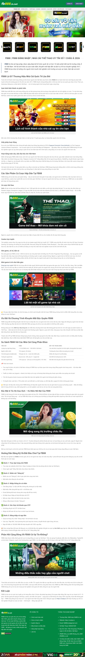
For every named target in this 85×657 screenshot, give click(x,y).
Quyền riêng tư (35, 623)
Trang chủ (17, 9)
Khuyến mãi (61, 9)
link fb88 (79, 643)
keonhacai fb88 (70, 643)
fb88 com (62, 643)
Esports (43, 9)
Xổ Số (54, 9)
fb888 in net (77, 617)
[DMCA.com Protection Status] (6, 633)
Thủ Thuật (68, 9)
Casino (38, 9)
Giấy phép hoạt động (37, 629)
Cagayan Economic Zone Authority (59, 145)
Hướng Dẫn (24, 9)
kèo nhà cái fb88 (76, 641)
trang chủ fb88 (64, 645)
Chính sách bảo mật (37, 617)
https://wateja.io (61, 598)
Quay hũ (49, 9)
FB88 (2, 617)
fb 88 (68, 641)
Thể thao (32, 9)
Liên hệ (33, 632)
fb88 (78, 639)
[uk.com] (9, 3)
